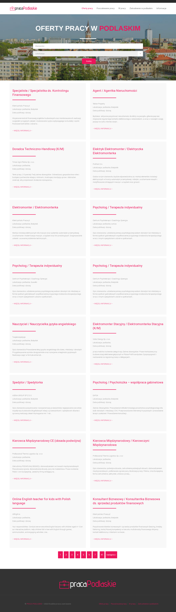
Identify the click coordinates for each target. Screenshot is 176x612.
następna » (111, 555)
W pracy (122, 8)
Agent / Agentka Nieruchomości (115, 90)
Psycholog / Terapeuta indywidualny (117, 207)
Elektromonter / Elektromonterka (35, 207)
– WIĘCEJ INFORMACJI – (22, 131)
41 (102, 555)
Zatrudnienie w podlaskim (141, 8)
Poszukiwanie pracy (106, 8)
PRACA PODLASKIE (34, 604)
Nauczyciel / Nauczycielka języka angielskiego (44, 324)
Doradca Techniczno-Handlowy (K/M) (38, 149)
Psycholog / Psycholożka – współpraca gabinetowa (128, 382)
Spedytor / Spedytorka (27, 382)
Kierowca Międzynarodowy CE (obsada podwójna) (46, 440)
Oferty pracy (87, 8)
